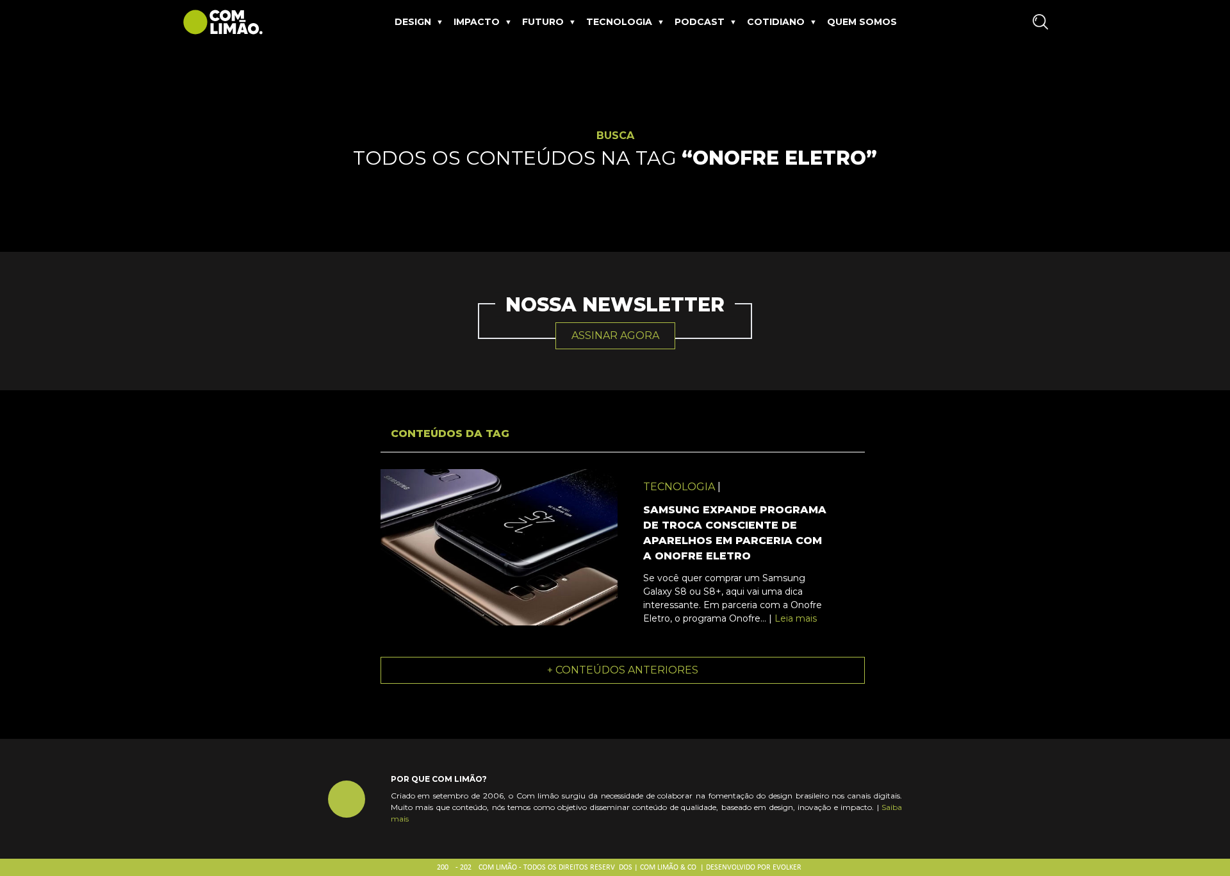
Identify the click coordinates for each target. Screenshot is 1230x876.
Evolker (787, 868)
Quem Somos (862, 22)
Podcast (700, 22)
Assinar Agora (615, 335)
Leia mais (796, 618)
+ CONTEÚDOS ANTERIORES (622, 670)
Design (413, 22)
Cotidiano (776, 22)
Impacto (477, 22)
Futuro (543, 22)
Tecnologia (619, 22)
